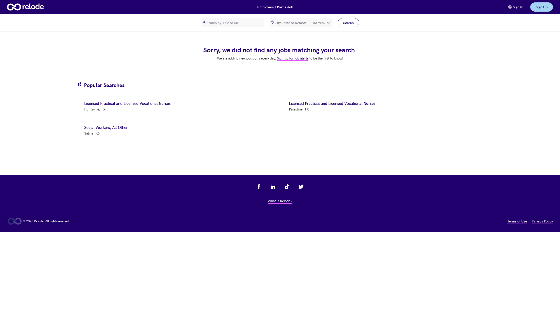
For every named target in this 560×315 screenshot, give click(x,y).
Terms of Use (517, 221)
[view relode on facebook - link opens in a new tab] (259, 186)
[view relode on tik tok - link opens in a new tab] (287, 186)
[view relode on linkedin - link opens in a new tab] (273, 186)
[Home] (25, 7)
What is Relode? (280, 200)
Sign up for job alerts (292, 58)
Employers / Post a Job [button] (275, 7)
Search (348, 22)
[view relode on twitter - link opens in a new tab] (301, 186)
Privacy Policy (542, 221)
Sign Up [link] (542, 7)
